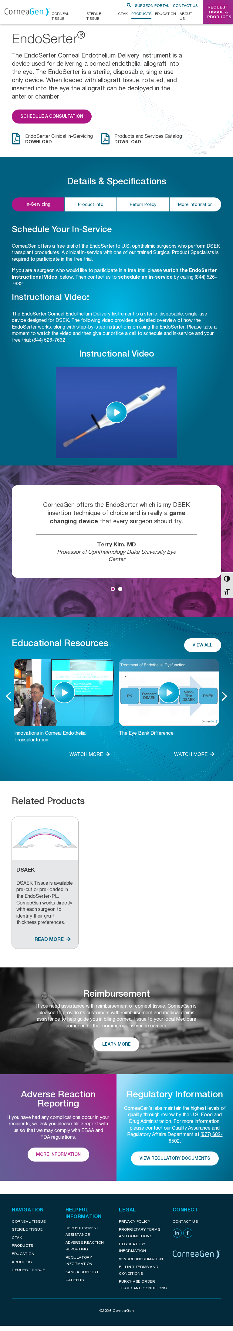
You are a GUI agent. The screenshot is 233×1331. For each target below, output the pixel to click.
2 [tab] (120, 589)
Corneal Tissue (29, 1221)
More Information (195, 204)
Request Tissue (28, 1269)
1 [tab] (113, 589)
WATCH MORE (86, 754)
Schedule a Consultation (51, 116)
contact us (99, 277)
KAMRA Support (82, 1272)
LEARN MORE (116, 1044)
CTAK (123, 13)
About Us (186, 16)
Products (141, 13)
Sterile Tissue (93, 16)
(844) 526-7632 (48, 340)
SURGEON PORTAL (152, 6)
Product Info (90, 204)
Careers (75, 1279)
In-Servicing (37, 204)
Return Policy (143, 204)
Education (165, 13)
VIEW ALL (203, 645)
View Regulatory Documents (175, 1158)
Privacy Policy (134, 1221)
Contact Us (185, 6)
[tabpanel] (116, 531)
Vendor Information (141, 1258)
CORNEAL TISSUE (60, 16)
